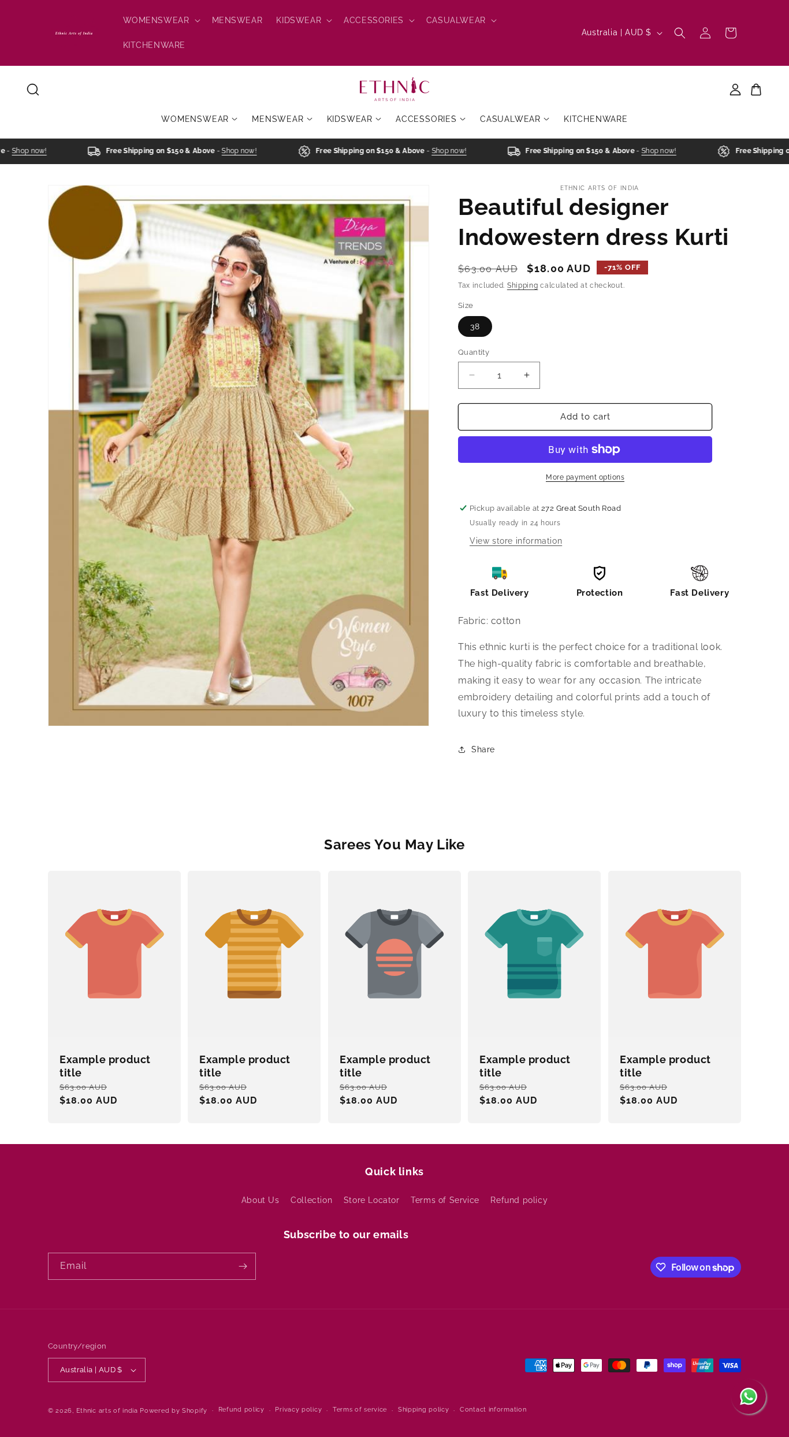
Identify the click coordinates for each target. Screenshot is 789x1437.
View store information (516, 540)
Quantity (473, 352)
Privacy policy (298, 1409)
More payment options (585, 477)
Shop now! (19, 151)
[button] (160, 20)
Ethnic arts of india (107, 1410)
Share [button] (483, 749)
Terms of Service (445, 1200)
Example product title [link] (105, 1066)
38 (475, 326)
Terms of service (360, 1409)
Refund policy (519, 1200)
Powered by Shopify (173, 1410)
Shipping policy (423, 1409)
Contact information (493, 1409)
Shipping (522, 285)
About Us (260, 1200)
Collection (311, 1200)
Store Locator (372, 1200)
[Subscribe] (242, 1266)
